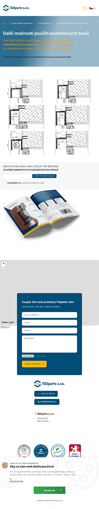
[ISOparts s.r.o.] (18, 8)
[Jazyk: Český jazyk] (92, 8)
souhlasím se (14, 182)
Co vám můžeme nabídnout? (22, 23)
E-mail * (27, 323)
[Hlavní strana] (4, 23)
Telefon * (27, 330)
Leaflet (97, 324)
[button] (3, 263)
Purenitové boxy (44, 23)
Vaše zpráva (29, 338)
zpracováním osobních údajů (32, 183)
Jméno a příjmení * (31, 315)
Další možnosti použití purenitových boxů (73, 23)
